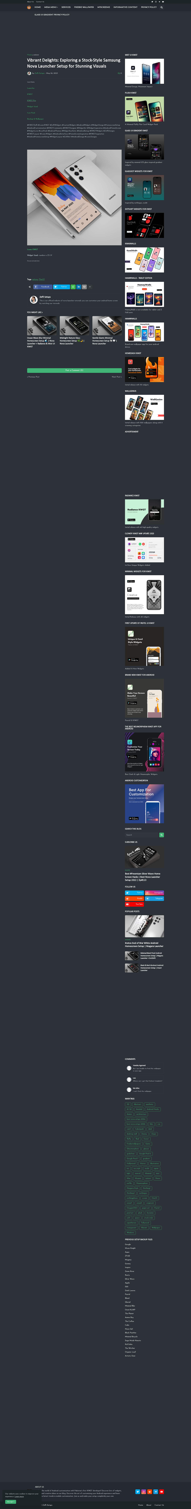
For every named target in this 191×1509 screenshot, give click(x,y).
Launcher (31, 88)
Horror (143, 1164)
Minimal (148, 1173)
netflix (129, 1183)
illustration (154, 1164)
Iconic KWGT (32, 250)
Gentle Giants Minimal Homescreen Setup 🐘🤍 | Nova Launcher (104, 341)
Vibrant (144, 1228)
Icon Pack (31, 113)
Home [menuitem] (38, 7)
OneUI (42, 280)
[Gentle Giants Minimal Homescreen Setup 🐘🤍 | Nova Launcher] (107, 325)
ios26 (147, 1169)
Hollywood (131, 1164)
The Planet (129, 1314)
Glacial (127, 1302)
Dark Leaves (130, 1291)
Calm (127, 1325)
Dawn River (129, 1271)
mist (157, 1173)
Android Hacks (153, 1109)
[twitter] (152, 2)
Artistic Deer (130, 1356)
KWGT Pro (31, 101)
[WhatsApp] (73, 287)
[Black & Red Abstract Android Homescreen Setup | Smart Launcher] (132, 968)
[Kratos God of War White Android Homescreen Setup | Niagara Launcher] (144, 926)
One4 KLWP (130, 1310)
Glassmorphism (133, 1149)
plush (140, 1213)
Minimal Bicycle (131, 1337)
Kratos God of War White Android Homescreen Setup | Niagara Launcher (144, 945)
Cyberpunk (139, 1129)
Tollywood (145, 1223)
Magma (128, 1260)
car (159, 1124)
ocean (144, 1198)
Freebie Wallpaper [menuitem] (84, 7)
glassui (146, 1149)
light (128, 1173)
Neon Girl (129, 1329)
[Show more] (89, 287)
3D (128, 1104)
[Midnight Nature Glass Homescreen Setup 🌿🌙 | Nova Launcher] (74, 325)
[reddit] (149, 1491)
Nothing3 (131, 1193)
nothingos (143, 1193)
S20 (126, 1287)
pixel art (130, 1213)
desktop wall (132, 1134)
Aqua (127, 1252)
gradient (146, 1159)
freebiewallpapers (134, 1144)
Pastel (156, 1208)
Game (148, 1144)
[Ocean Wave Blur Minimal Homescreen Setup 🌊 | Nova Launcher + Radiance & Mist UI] (42, 325)
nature (36, 55)
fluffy (129, 1139)
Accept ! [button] (10, 1502)
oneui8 (139, 1203)
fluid (137, 1139)
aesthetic (149, 1104)
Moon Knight (130, 1248)
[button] (161, 7)
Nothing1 (146, 1188)
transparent (131, 1228)
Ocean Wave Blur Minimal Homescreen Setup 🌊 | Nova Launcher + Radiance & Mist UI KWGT (41, 342)
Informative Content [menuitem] (125, 7)
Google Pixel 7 (132, 1159)
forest (146, 1139)
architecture (141, 1114)
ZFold (127, 1256)
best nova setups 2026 (136, 1124)
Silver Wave (129, 1279)
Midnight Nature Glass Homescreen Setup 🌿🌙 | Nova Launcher (72, 341)
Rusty (127, 1275)
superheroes (131, 1223)
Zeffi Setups (45, 297)
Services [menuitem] (66, 7)
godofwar (131, 1154)
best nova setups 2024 (136, 1119)
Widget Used (32, 107)
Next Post (116, 377)
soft (128, 1218)
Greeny (128, 1264)
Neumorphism (142, 1183)
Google (128, 1244)
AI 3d (129, 1109)
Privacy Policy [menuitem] (149, 7)
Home (29, 55)
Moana (138, 1178)
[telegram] (159, 2)
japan (156, 1169)
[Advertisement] (95, 32)
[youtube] (163, 2)
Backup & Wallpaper (35, 119)
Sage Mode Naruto (133, 1341)
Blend (127, 1298)
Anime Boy (129, 1317)
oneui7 (129, 1203)
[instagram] (156, 2)
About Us (30, 2)
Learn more (19, 1497)
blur (151, 1124)
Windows (130, 1233)
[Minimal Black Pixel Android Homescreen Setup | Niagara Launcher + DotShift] (132, 955)
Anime (129, 1114)
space (137, 1218)
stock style (148, 1218)
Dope (154, 1134)
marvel (137, 1173)
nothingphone (132, 1198)
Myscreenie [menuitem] (103, 7)
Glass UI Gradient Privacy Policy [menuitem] (52, 15)
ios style (137, 1169)
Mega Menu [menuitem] (50, 7)
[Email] (84, 287)
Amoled (139, 1109)
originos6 (150, 1203)
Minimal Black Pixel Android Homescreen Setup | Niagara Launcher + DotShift (152, 955)
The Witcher (130, 1348)
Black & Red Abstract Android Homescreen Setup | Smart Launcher (152, 967)
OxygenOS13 (132, 1208)
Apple (127, 1283)
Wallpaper (156, 1228)
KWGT (30, 94)
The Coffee (129, 1321)
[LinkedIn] (78, 287)
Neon (157, 1178)
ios (128, 1169)
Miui (128, 1178)
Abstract (137, 1104)
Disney (144, 1134)
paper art (146, 1208)
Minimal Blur (130, 1306)
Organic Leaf (130, 1352)
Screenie (150, 1213)
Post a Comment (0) (74, 370)
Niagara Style (132, 1188)
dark (150, 1129)
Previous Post (33, 377)
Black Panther (130, 1333)
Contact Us (40, 2)
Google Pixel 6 (145, 1154)
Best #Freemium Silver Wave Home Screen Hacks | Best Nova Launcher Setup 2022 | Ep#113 (142, 877)
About (148, 1505)
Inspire (127, 1267)
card (128, 1129)
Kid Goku (128, 1344)
